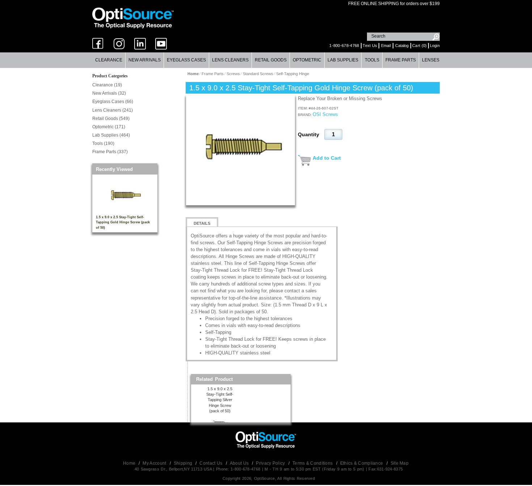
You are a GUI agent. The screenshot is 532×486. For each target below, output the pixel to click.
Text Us (370, 45)
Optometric (307, 60)
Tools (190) (103, 143)
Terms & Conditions (313, 463)
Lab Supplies (343, 60)
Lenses (430, 60)
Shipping (184, 463)
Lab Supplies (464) (111, 135)
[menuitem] (109, 60)
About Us (240, 463)
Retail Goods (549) (111, 118)
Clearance (108, 60)
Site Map (399, 463)
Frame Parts (400, 60)
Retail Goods (271, 60)
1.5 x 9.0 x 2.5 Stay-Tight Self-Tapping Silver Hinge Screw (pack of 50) (219, 400)
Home (130, 463)
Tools (372, 60)
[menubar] (265, 60)
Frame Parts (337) (110, 151)
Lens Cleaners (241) (112, 110)
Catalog (402, 45)
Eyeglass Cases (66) (112, 101)
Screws (233, 74)
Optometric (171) (108, 126)
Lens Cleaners (230, 60)
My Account (155, 463)
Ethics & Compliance (362, 463)
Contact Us (211, 463)
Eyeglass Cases (186, 60)
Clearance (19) (107, 84)
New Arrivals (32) (109, 93)
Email (386, 45)
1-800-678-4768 (344, 45)
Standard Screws (258, 74)
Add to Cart (327, 158)
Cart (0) (419, 45)
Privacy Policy (271, 463)
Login (435, 45)
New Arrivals (144, 60)
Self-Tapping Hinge (292, 74)
